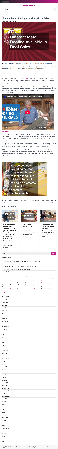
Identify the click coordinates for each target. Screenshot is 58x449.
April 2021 (4, 441)
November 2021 (5, 423)
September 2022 (6, 396)
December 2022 (5, 388)
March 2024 (4, 348)
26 (10, 288)
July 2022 (4, 401)
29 (34, 288)
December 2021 (5, 420)
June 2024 (4, 340)
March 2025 (4, 318)
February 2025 (5, 321)
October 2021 (5, 425)
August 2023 (5, 366)
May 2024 (4, 342)
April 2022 (4, 409)
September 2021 (5, 428)
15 (33, 284)
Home (3, 16)
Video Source (5, 131)
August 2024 (5, 334)
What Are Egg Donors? (7, 271)
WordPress (53, 447)
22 (34, 286)
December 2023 (5, 356)
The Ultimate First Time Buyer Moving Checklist (48, 226)
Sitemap (23, 447)
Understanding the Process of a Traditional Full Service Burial (16, 269)
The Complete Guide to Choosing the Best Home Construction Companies (19, 266)
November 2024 (5, 326)
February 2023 (5, 382)
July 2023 (4, 369)
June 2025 (4, 310)
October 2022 (5, 393)
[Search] (54, 9)
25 (2, 288)
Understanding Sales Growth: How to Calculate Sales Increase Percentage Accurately (22, 261)
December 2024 (5, 324)
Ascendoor (38, 447)
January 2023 (5, 385)
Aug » (7, 292)
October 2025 (5, 299)
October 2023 (5, 361)
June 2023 (4, 372)
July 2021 (4, 433)
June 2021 (4, 436)
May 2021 (4, 439)
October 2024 (5, 329)
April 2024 (4, 345)
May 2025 (4, 313)
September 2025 (6, 302)
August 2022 (5, 398)
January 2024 (5, 353)
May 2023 (4, 374)
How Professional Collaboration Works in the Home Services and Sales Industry (9, 228)
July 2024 (4, 337)
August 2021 (4, 431)
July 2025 (4, 307)
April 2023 (4, 377)
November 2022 (5, 390)
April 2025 (4, 315)
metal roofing (24, 78)
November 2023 (5, 358)
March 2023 (4, 380)
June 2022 (4, 404)
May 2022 (4, 406)
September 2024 (6, 332)
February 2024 (5, 350)
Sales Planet (29, 5)
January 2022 (5, 417)
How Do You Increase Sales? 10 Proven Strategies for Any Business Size (19, 263)
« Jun (3, 292)
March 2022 (4, 412)
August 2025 (5, 305)
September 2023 (6, 364)
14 (26, 284)
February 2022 (5, 415)
